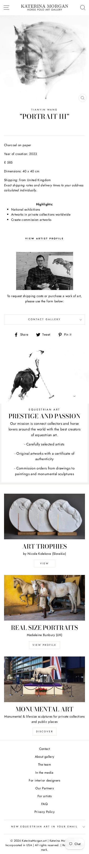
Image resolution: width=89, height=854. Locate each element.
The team (44, 764)
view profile (44, 645)
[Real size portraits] (44, 598)
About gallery (44, 756)
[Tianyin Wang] (44, 271)
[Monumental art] (44, 679)
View (44, 563)
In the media (44, 772)
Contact (44, 748)
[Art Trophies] (44, 516)
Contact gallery (44, 319)
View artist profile (44, 238)
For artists (44, 796)
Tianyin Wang (44, 109)
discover (44, 731)
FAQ (44, 803)
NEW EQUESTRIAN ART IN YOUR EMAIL (44, 826)
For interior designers (44, 780)
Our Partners (44, 788)
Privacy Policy (44, 811)
